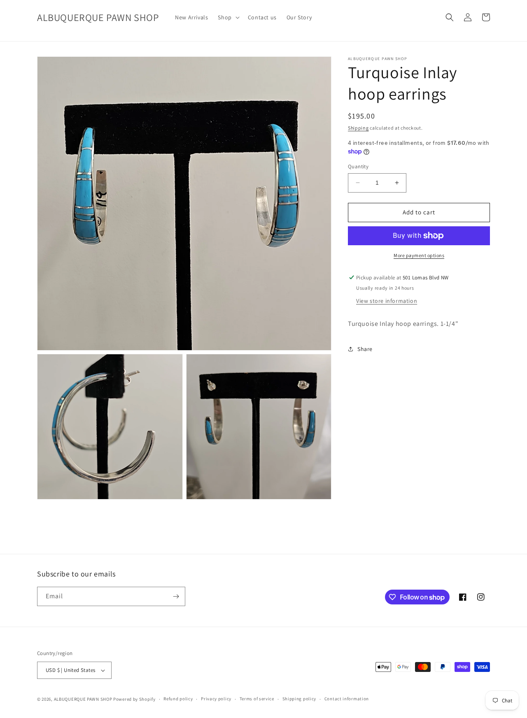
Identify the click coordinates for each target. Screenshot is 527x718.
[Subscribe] (176, 596)
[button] (228, 17)
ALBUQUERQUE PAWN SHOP (83, 699)
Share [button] (365, 349)
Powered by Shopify (134, 699)
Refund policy (178, 699)
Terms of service (257, 699)
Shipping (358, 128)
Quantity (358, 166)
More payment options (419, 255)
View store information (386, 300)
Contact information (346, 699)
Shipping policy (299, 699)
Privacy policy (216, 699)
